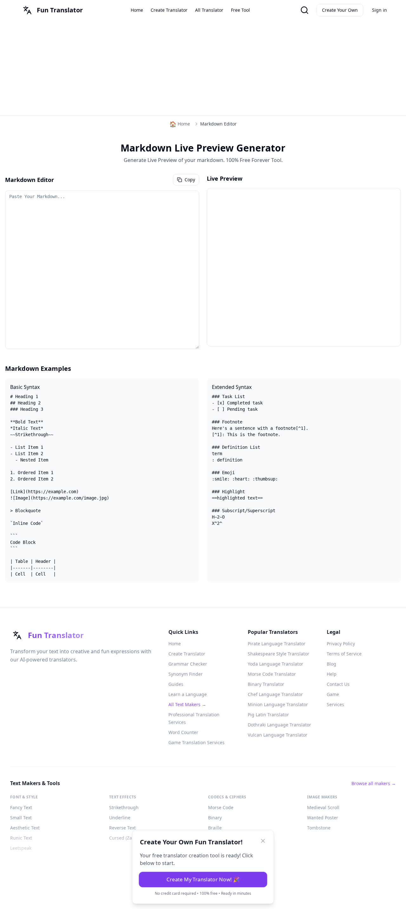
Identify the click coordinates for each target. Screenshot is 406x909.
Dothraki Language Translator (279, 725)
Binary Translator (266, 684)
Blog (331, 664)
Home (137, 10)
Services (335, 704)
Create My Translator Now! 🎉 (203, 879)
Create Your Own (340, 10)
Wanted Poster (322, 818)
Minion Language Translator (278, 704)
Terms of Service (344, 654)
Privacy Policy (341, 644)
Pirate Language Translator (276, 644)
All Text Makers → (187, 704)
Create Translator (169, 10)
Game (333, 694)
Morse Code (220, 807)
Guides (175, 684)
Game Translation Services (196, 742)
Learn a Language (187, 694)
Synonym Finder (185, 674)
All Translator (209, 10)
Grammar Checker (187, 664)
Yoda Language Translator (275, 664)
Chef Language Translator (275, 694)
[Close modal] (263, 841)
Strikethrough (124, 807)
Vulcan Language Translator (277, 735)
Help (332, 674)
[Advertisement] (203, 67)
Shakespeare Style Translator (278, 654)
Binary (215, 818)
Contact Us (338, 684)
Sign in (379, 10)
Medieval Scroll (323, 807)
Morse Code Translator (272, 674)
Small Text (21, 818)
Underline (119, 818)
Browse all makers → (373, 783)
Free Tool (240, 10)
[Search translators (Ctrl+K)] (304, 10)
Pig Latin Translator (268, 715)
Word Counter (183, 732)
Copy (190, 180)
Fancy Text (21, 807)
